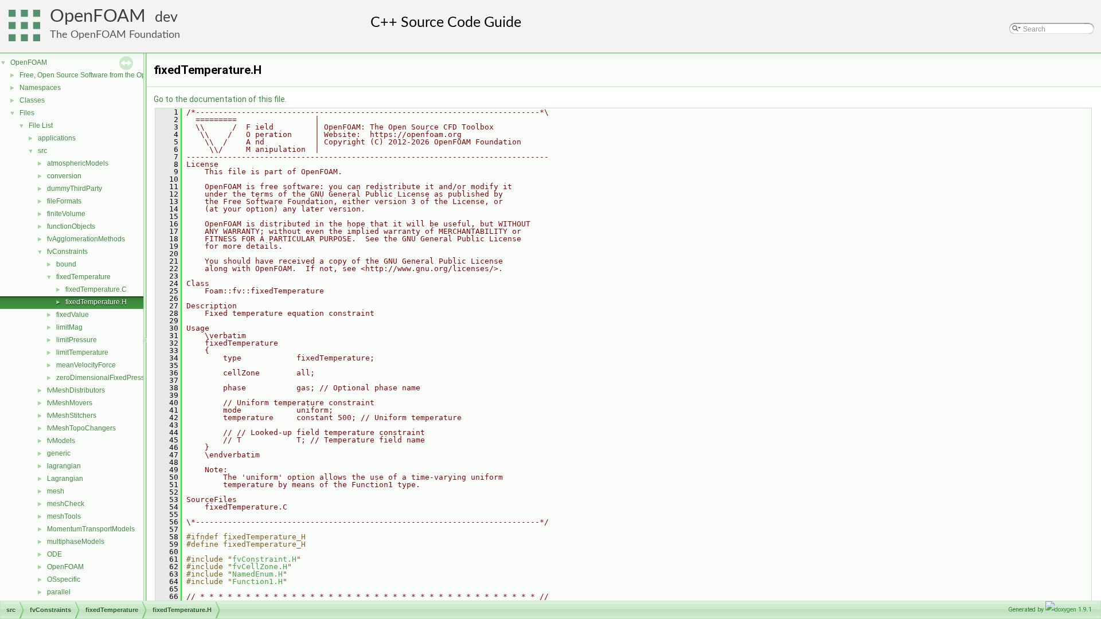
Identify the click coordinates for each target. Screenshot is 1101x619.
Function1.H (257, 581)
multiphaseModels (75, 542)
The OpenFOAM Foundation (115, 34)
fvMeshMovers (69, 403)
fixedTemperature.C (96, 289)
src (42, 151)
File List (41, 126)
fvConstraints (67, 252)
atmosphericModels (77, 163)
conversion (64, 176)
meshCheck (65, 504)
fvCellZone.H (259, 566)
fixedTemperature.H (96, 302)
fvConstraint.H (264, 559)
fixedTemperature (83, 277)
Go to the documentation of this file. (220, 99)
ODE (54, 554)
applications (57, 138)
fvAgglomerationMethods (86, 239)
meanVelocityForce (86, 365)
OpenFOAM (98, 16)
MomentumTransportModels (91, 529)
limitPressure (76, 340)
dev (166, 17)
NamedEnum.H (257, 574)
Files (26, 113)
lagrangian (64, 466)
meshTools (64, 516)
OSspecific (63, 579)
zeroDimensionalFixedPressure (105, 378)
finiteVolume (66, 214)
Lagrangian (65, 479)
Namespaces (40, 88)
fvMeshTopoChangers (81, 428)
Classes (32, 100)
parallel (59, 592)
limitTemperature (82, 352)
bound (66, 264)
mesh (55, 491)
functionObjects (71, 226)
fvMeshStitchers (71, 416)
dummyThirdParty (74, 189)
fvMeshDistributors (76, 390)
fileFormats (64, 201)
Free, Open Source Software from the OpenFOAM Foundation (114, 75)
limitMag (69, 327)
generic (59, 453)
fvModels (61, 441)
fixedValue (72, 315)
